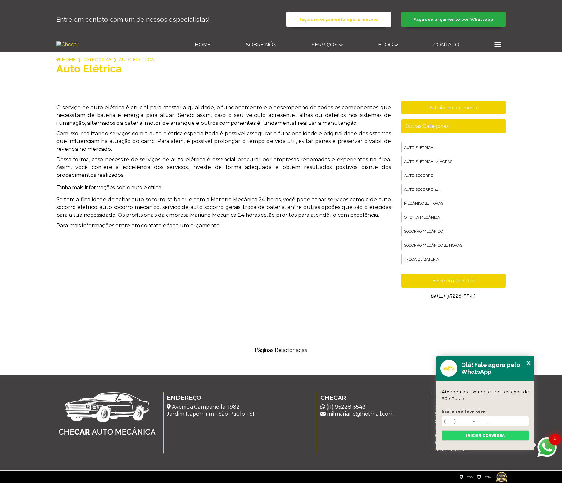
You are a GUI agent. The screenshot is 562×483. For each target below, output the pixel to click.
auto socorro (418, 175)
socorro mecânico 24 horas (433, 245)
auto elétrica (418, 147)
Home (203, 45)
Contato (446, 45)
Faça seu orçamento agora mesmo (338, 19)
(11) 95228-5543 (456, 296)
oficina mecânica (422, 217)
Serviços (325, 45)
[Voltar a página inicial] (92, 44)
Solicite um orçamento (453, 107)
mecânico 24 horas (423, 203)
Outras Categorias (427, 126)
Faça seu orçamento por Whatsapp (453, 19)
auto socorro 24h (422, 189)
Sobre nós (261, 45)
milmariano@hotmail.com (360, 414)
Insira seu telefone (463, 411)
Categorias (97, 59)
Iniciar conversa (485, 435)
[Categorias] (498, 45)
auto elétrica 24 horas (428, 161)
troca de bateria (421, 259)
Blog (385, 45)
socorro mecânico (423, 231)
